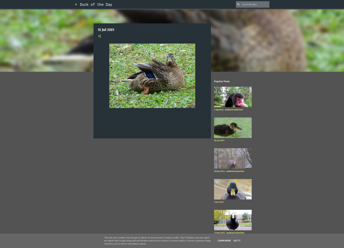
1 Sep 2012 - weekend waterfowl (228, 110)
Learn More (224, 240)
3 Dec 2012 (219, 202)
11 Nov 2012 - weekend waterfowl (229, 233)
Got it (237, 240)
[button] (99, 36)
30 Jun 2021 (219, 140)
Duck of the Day (96, 4)
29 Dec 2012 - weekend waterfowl (229, 171)
